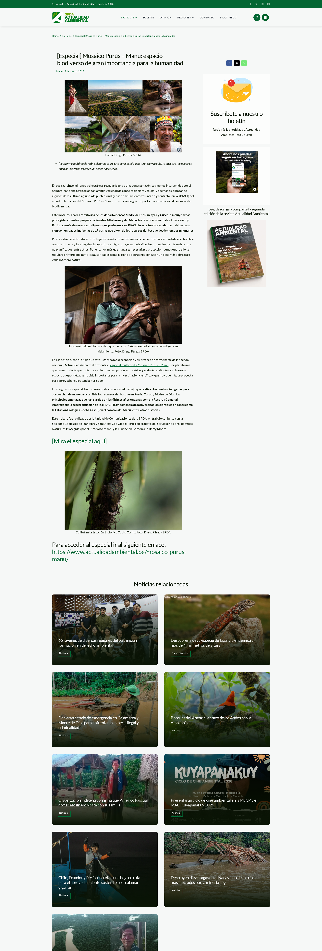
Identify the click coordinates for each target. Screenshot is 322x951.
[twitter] (256, 4)
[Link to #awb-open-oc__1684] (265, 17)
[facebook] (250, 4)
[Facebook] (229, 63)
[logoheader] (70, 13)
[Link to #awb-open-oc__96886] (256, 17)
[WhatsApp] (244, 63)
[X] (236, 63)
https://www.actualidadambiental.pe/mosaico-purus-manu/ (119, 555)
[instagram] (262, 4)
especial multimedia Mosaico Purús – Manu (139, 365)
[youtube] (268, 4)
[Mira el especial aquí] (79, 441)
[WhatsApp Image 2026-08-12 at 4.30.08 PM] (236, 221)
